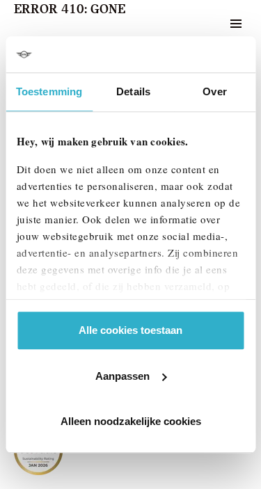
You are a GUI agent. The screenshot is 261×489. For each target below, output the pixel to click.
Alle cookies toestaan (130, 330)
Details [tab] (133, 91)
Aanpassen (122, 376)
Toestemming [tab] (49, 91)
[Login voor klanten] (201, 24)
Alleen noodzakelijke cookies (131, 421)
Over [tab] (214, 91)
